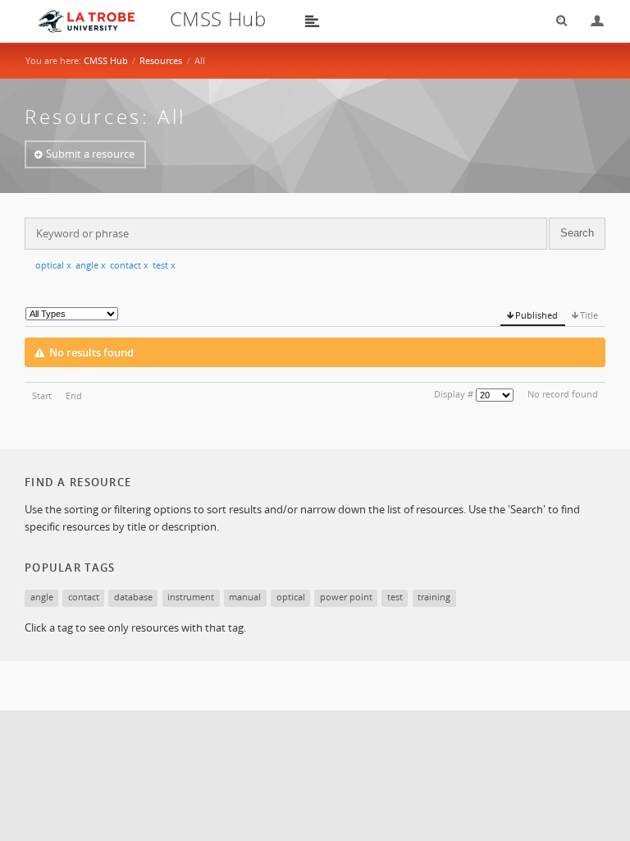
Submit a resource (90, 153)
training (434, 597)
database (133, 597)
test (164, 265)
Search (556, 21)
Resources (160, 60)
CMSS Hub (106, 60)
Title (589, 315)
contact (129, 265)
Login (590, 21)
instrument (190, 597)
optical (53, 265)
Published (536, 315)
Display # (453, 394)
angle (90, 265)
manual (245, 597)
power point (346, 597)
